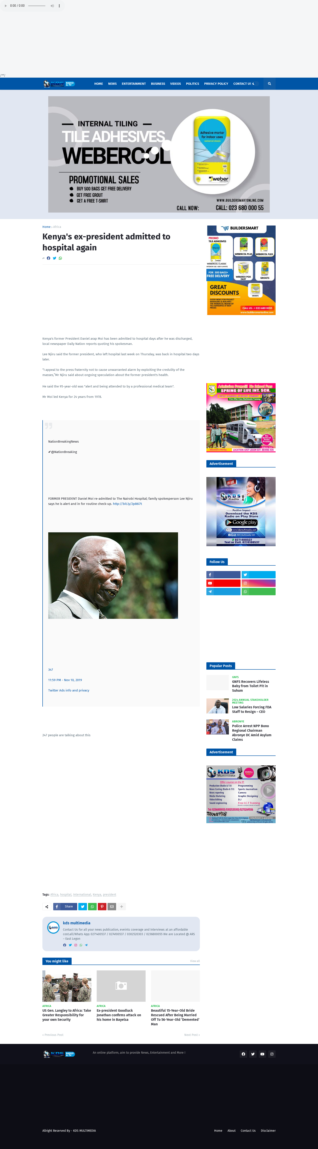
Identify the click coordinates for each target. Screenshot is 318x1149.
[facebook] (64, 945)
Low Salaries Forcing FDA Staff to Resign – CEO (251, 709)
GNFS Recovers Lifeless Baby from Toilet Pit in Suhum (250, 686)
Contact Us (248, 1131)
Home (46, 227)
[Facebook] (48, 258)
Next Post (191, 1035)
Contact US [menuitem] (242, 84)
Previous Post (54, 1035)
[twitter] (70, 945)
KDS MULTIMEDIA (84, 1131)
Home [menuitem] (98, 84)
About (232, 1131)
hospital (65, 894)
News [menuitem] (112, 84)
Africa (57, 227)
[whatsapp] (81, 945)
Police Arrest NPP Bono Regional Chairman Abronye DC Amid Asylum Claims (251, 732)
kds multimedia (76, 923)
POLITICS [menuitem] (192, 84)
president (109, 894)
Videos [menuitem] (175, 84)
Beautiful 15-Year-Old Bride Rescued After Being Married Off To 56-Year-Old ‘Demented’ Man (175, 1017)
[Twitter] (54, 258)
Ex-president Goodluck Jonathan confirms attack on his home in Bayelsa (119, 1015)
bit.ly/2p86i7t (127, 504)
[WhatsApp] (60, 258)
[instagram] (75, 945)
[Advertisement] (130, 43)
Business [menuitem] (158, 84)
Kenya (97, 894)
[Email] (112, 906)
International (82, 894)
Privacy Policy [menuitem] (216, 84)
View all (195, 961)
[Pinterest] (102, 906)
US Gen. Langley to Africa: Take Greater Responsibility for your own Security (66, 1015)
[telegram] (86, 945)
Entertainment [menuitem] (134, 84)
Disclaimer (268, 1131)
